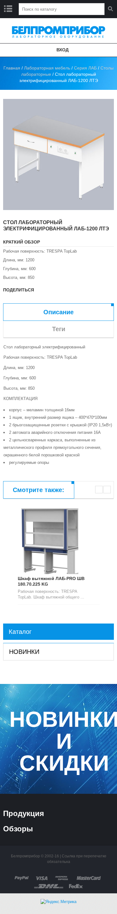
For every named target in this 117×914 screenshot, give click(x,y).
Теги (58, 329)
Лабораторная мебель (47, 67)
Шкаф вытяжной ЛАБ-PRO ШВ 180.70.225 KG (51, 581)
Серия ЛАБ (85, 67)
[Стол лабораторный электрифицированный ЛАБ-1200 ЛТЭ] (58, 154)
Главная (11, 67)
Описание (58, 312)
